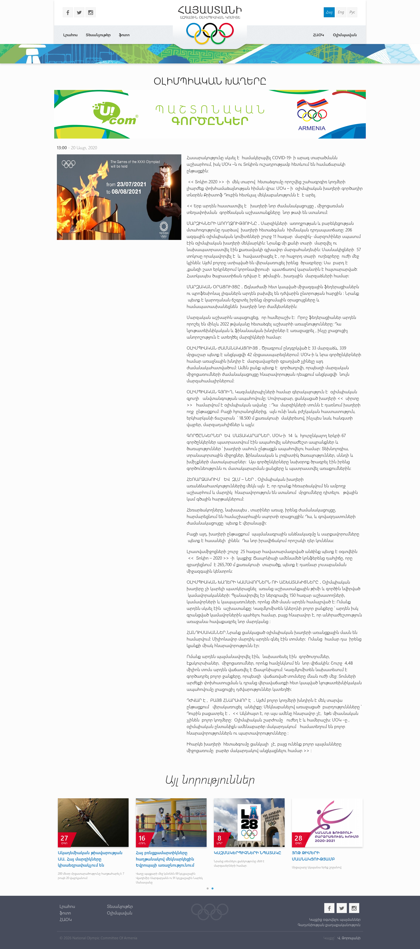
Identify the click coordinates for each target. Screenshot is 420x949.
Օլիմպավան (345, 34)
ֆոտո (124, 34)
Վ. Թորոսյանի (348, 937)
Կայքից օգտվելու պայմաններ (334, 919)
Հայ (329, 11)
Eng (341, 11)
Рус (352, 11)
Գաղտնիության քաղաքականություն (329, 924)
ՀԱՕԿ (318, 34)
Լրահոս (70, 34)
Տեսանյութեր (98, 34)
